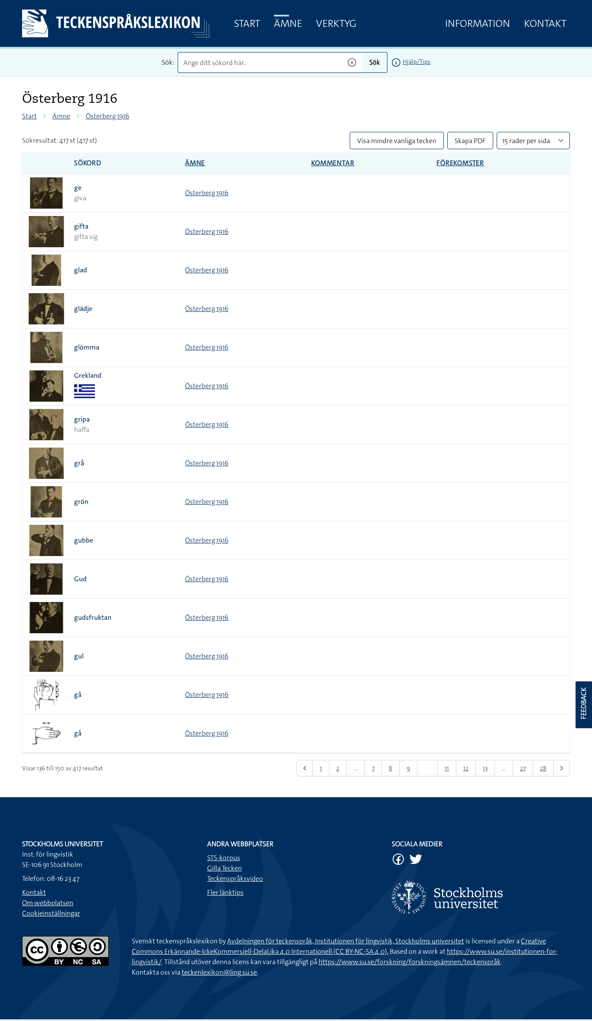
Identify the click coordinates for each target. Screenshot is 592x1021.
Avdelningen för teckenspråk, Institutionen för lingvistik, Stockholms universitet (345, 941)
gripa (82, 419)
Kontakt (545, 23)
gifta (81, 226)
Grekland (87, 375)
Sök (374, 62)
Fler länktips (225, 892)
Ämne (288, 23)
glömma (86, 347)
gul (79, 656)
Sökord (87, 162)
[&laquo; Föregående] (304, 768)
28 (543, 768)
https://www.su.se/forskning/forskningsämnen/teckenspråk (410, 961)
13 (485, 768)
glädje (83, 308)
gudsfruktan (92, 617)
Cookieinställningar (51, 913)
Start (247, 23)
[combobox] (270, 62)
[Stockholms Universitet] (481, 897)
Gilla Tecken (224, 868)
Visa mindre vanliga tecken (396, 140)
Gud (80, 578)
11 (447, 768)
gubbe (83, 540)
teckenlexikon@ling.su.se (219, 972)
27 (523, 768)
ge (77, 187)
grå (79, 463)
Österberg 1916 (107, 116)
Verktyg (336, 23)
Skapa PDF (470, 140)
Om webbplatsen (47, 902)
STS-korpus (223, 857)
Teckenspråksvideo (235, 878)
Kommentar (332, 162)
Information (477, 23)
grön (81, 501)
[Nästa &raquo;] (561, 768)
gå (77, 694)
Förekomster (460, 162)
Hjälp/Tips (416, 61)
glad (80, 270)
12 (465, 768)
